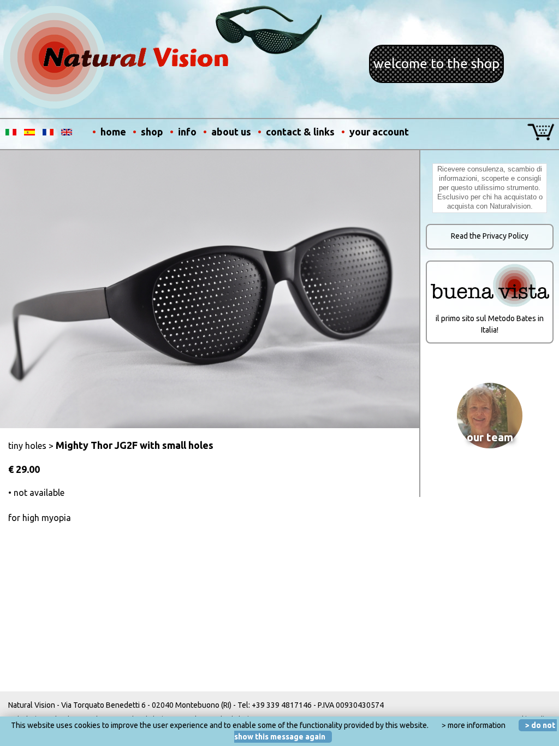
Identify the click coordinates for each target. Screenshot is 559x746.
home (113, 131)
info (187, 131)
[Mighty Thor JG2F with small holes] (209, 425)
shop (152, 131)
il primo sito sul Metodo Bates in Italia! (490, 324)
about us (231, 131)
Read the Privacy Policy (489, 236)
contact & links (300, 131)
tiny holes (27, 446)
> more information (474, 725)
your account (379, 131)
